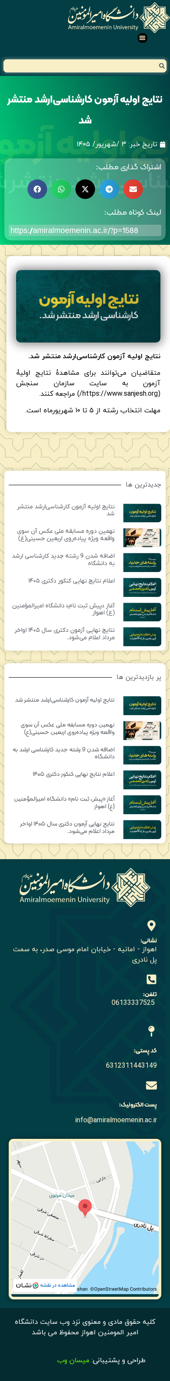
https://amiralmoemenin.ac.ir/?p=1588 (74, 230)
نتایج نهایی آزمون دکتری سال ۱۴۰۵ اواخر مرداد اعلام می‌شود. (64, 634)
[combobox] (85, 65)
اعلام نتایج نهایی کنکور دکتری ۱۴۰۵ (71, 581)
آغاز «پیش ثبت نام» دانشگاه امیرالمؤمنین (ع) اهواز (63, 609)
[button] (143, 38)
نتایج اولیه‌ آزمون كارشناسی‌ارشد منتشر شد (66, 510)
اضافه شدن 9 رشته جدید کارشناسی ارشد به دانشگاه (63, 560)
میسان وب (73, 1360)
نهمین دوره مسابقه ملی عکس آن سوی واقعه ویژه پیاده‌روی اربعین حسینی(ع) (66, 535)
